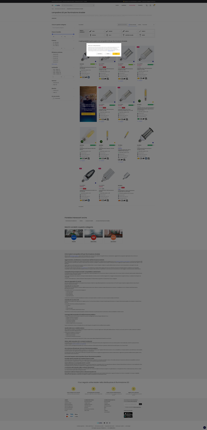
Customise (100, 53)
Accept (116, 53)
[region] (103, 50)
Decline (108, 53)
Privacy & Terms (110, 50)
